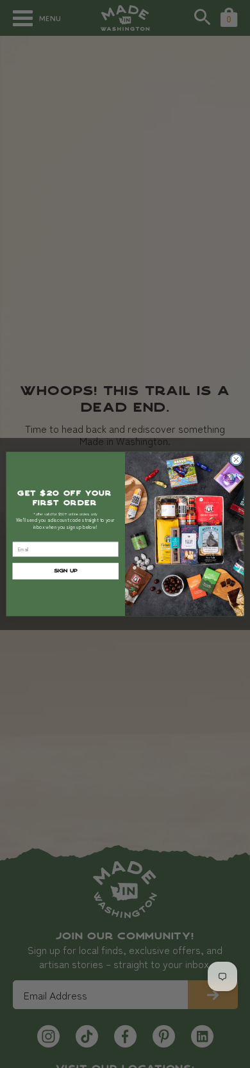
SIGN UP (66, 571)
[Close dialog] (236, 459)
